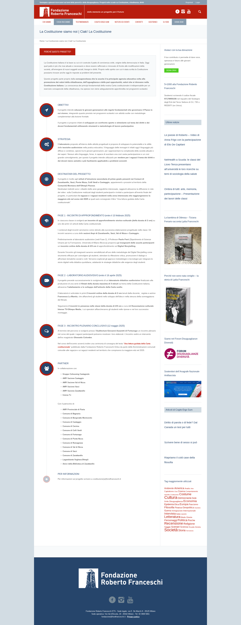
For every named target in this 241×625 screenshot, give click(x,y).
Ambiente (169, 488)
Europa (184, 504)
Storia (181, 530)
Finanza (178, 507)
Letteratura (172, 517)
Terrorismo (189, 531)
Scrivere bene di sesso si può (180, 442)
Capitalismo (169, 491)
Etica (176, 504)
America (179, 488)
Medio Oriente (186, 517)
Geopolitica (188, 507)
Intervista (170, 513)
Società (171, 530)
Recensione (173, 523)
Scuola (191, 527)
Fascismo (193, 504)
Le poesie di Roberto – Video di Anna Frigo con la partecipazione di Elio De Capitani (182, 140)
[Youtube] (189, 11)
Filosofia (169, 507)
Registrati (189, 2)
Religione (189, 523)
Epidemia (169, 504)
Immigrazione (177, 511)
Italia (178, 514)
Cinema (181, 491)
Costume (185, 494)
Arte (192, 488)
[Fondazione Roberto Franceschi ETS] (120, 578)
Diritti (194, 498)
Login (198, 2)
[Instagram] (183, 11)
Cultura (170, 497)
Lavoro (183, 514)
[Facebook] (177, 11)
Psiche (191, 520)
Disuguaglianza (176, 501)
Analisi (187, 488)
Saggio (167, 527)
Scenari (175, 526)
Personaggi (170, 520)
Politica (182, 520)
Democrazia (184, 498)
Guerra (167, 510)
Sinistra (198, 527)
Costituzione (174, 494)
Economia (190, 501)
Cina (175, 491)
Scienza (184, 527)
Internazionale (189, 511)
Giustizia (197, 508)
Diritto (166, 501)
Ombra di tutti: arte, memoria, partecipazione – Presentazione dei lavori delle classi (181, 194)
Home (42, 41)
